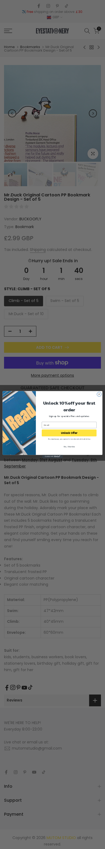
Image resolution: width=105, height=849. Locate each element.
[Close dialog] (99, 394)
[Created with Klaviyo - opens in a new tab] (52, 456)
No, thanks (69, 446)
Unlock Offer (69, 433)
